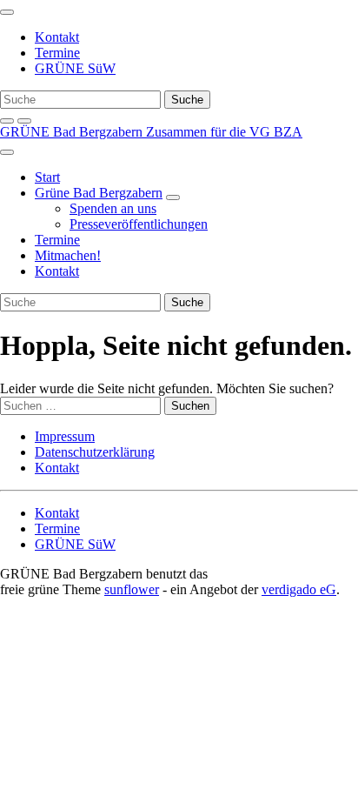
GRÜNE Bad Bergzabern (73, 131)
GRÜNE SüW (75, 68)
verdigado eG (299, 589)
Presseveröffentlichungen (139, 224)
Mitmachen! (68, 255)
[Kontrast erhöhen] (24, 121)
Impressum (65, 436)
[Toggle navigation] (7, 12)
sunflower (131, 589)
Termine (57, 52)
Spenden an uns (113, 208)
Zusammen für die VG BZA (224, 131)
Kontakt (57, 37)
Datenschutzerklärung (95, 452)
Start (47, 177)
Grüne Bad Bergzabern (98, 192)
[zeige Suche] (7, 121)
